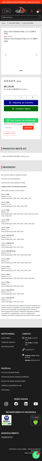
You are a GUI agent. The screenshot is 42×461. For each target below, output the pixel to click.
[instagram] (6, 404)
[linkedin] (26, 404)
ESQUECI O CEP (9, 133)
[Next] (35, 54)
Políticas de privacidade (10, 372)
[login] (32, 10)
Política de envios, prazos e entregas (15, 377)
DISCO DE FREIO (28, 23)
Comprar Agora (22, 108)
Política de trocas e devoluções (13, 381)
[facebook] (16, 404)
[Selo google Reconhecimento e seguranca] (35, 420)
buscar (39, 17)
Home (3, 23)
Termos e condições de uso (11, 385)
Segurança (5, 390)
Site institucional (7, 346)
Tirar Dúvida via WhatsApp (22, 120)
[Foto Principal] (21, 70)
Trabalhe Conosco (8, 342)
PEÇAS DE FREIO (14, 23)
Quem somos (5, 338)
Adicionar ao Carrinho (22, 102)
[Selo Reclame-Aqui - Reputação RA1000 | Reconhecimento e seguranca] (6, 420)
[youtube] (36, 404)
